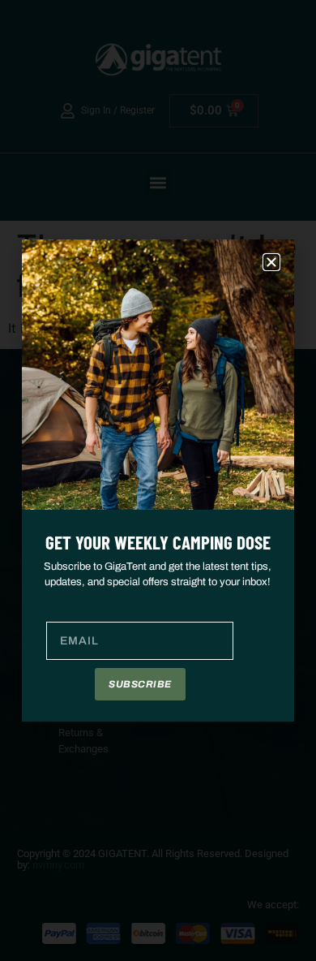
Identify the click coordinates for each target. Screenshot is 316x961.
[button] (271, 262)
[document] (158, 480)
